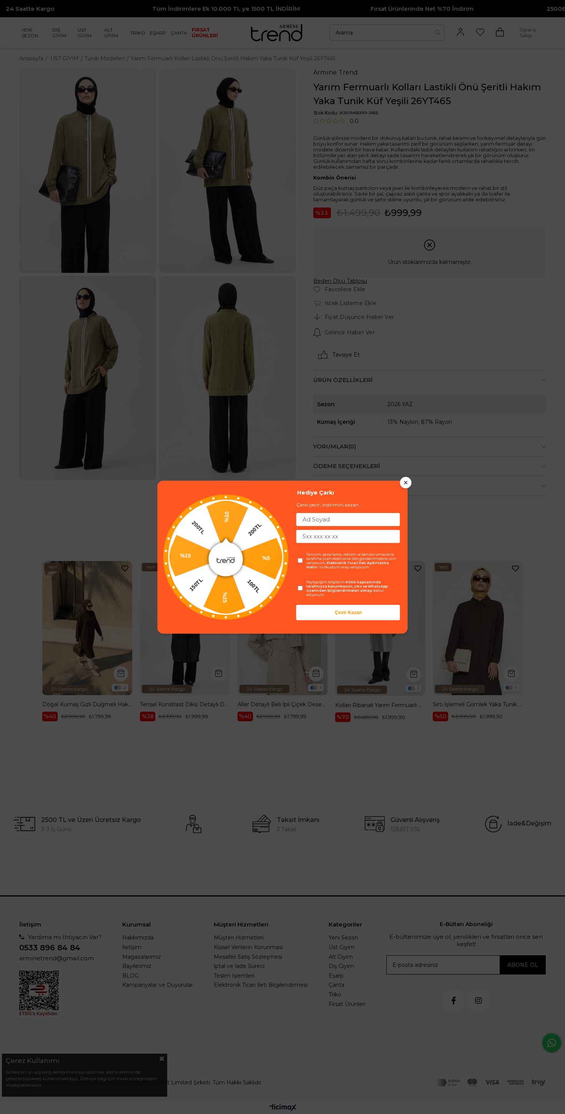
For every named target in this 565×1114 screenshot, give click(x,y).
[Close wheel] (406, 482)
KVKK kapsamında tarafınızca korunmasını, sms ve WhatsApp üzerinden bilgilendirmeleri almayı (347, 586)
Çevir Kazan (348, 612)
